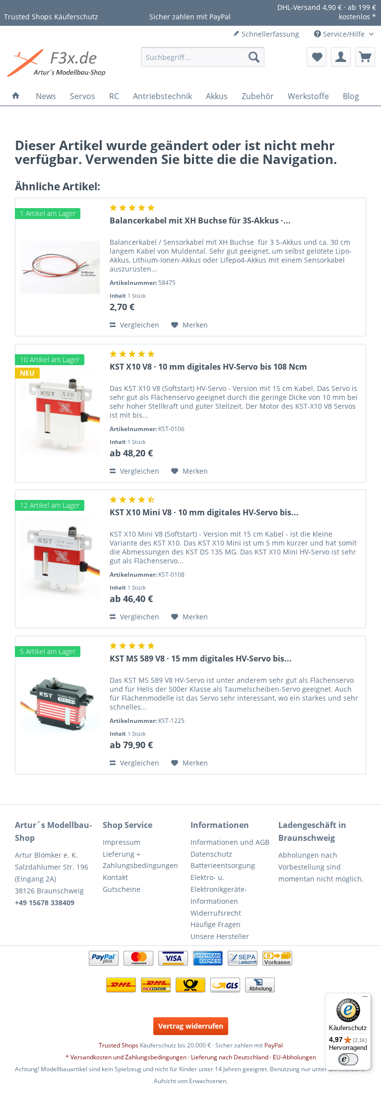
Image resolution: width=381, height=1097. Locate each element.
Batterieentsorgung (222, 865)
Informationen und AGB (229, 842)
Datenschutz (211, 854)
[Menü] (365, 999)
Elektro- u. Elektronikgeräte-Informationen (218, 889)
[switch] (348, 1059)
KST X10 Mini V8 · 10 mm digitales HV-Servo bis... (204, 512)
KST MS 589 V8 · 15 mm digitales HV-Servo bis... (201, 659)
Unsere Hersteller (219, 936)
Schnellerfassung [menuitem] (269, 34)
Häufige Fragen (215, 924)
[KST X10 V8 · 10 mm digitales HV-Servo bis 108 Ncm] (60, 413)
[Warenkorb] (365, 57)
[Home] (16, 96)
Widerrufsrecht (215, 913)
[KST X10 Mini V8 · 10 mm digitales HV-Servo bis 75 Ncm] (60, 559)
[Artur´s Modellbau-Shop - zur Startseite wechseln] (57, 64)
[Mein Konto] (341, 57)
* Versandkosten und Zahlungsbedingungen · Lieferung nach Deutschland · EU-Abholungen (190, 1057)
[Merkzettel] (316, 57)
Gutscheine (121, 889)
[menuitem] (203, 57)
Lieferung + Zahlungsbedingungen (140, 860)
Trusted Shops (118, 1045)
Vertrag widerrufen (190, 1026)
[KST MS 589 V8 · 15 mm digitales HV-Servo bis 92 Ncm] (60, 705)
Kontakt (115, 877)
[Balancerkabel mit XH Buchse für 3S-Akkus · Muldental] (60, 267)
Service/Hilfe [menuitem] (344, 34)
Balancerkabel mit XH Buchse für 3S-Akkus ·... (200, 221)
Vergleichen (138, 324)
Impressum (121, 842)
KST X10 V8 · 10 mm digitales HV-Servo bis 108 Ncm (208, 367)
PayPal (273, 1045)
